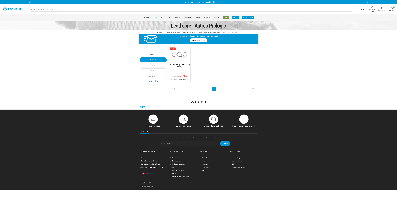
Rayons (152, 54)
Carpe (155, 17)
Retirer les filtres (153, 81)
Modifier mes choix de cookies (180, 176)
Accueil (161, 32)
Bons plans (205, 164)
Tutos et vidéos (249, 17)
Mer (162, 17)
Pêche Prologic (177, 32)
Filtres (152, 71)
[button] (30, 2)
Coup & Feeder (188, 17)
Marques (235, 17)
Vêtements (207, 17)
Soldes (204, 161)
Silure (198, 17)
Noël (203, 170)
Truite (169, 17)
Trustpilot (142, 107)
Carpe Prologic (187, 32)
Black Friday (205, 167)
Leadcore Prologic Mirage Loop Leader (179, 66)
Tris (152, 65)
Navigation (217, 17)
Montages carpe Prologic (200, 32)
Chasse (226, 17)
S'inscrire (225, 143)
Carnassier (146, 17)
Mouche (177, 17)
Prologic (168, 32)
